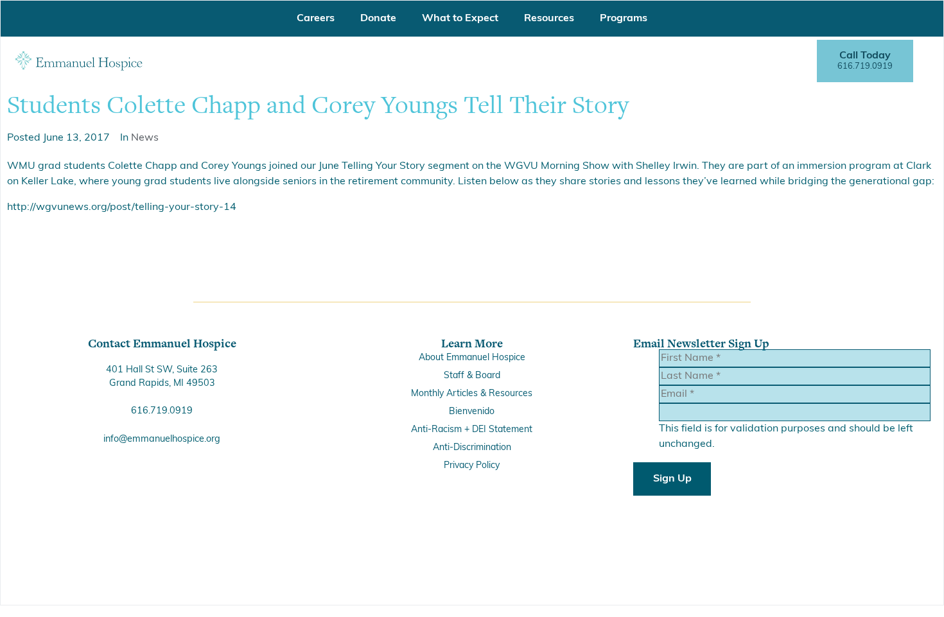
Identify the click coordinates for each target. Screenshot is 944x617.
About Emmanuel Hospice (472, 358)
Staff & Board (472, 376)
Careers (316, 18)
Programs (623, 18)
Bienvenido (471, 412)
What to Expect (460, 18)
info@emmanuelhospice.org (161, 439)
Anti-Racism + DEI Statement (471, 430)
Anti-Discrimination (472, 448)
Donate (378, 18)
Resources (549, 18)
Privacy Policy (472, 466)
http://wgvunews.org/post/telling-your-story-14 (121, 207)
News (145, 138)
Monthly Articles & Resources (471, 394)
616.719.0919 (162, 411)
